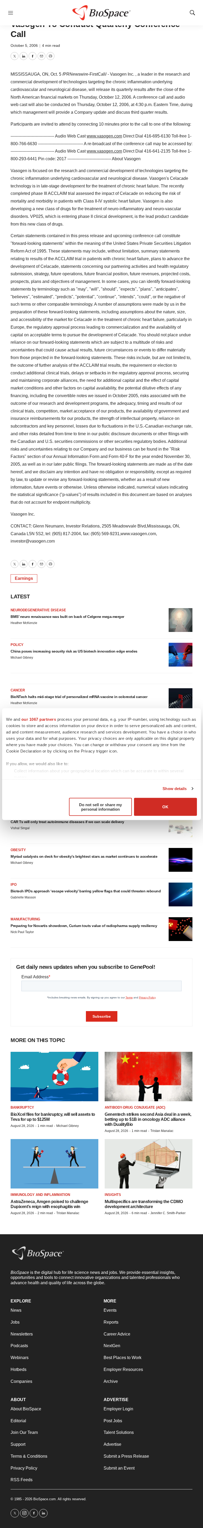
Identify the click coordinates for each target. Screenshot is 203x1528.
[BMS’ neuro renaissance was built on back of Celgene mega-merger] (180, 620)
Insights (113, 1195)
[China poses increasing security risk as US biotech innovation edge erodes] (180, 655)
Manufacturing (25, 919)
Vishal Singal (20, 828)
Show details (175, 788)
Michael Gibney (22, 657)
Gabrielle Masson (23, 897)
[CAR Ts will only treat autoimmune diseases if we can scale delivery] (180, 825)
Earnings (24, 578)
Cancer (18, 690)
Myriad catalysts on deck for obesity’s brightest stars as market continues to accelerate (84, 856)
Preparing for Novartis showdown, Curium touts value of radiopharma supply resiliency (84, 926)
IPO (14, 885)
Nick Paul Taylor (22, 932)
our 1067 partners (38, 719)
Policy (17, 645)
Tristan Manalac (161, 1131)
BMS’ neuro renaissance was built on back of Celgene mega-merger (67, 616)
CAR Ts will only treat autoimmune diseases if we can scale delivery (67, 822)
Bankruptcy (22, 1107)
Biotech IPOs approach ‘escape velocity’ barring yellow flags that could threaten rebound (86, 891)
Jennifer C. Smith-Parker (168, 1213)
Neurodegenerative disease (38, 610)
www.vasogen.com (104, 136)
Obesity (18, 850)
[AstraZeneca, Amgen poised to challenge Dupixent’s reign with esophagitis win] (54, 1164)
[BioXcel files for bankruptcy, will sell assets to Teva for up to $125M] (54, 1076)
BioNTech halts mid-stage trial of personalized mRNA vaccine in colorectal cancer (79, 697)
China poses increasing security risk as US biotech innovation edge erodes (74, 651)
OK (165, 807)
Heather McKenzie (24, 623)
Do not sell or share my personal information (100, 806)
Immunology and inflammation (40, 1195)
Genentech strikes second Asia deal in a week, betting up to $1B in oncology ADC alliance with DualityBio (148, 1119)
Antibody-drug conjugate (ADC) (135, 1107)
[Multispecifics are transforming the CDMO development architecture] (148, 1164)
